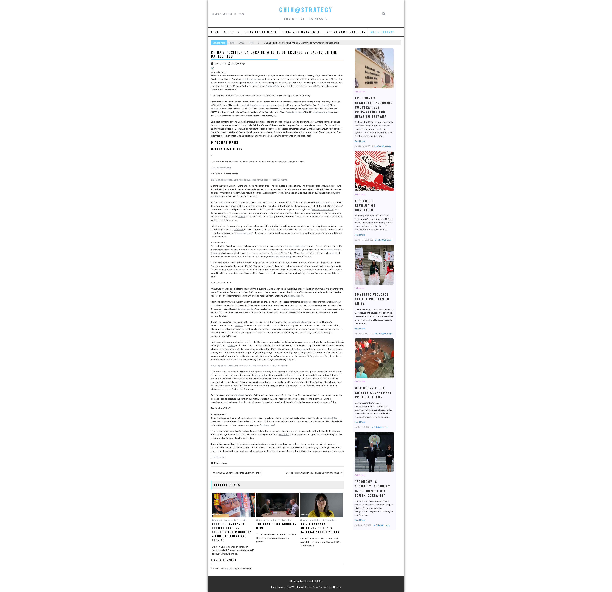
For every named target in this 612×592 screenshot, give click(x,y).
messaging (284, 434)
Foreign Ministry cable (254, 79)
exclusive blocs (244, 233)
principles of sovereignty (255, 105)
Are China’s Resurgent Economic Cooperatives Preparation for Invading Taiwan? (374, 68)
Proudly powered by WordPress (287, 587)
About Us (232, 32)
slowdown (301, 349)
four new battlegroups (281, 256)
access (231, 345)
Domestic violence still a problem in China (374, 264)
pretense (332, 253)
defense (239, 325)
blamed (311, 108)
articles (241, 216)
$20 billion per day (245, 308)
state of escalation (294, 246)
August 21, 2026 (220, 520)
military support (295, 295)
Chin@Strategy (306, 9)
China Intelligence (260, 32)
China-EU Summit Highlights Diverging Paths (238, 472)
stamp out (260, 375)
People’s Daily (272, 86)
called (255, 82)
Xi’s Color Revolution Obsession (374, 171)
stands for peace (295, 112)
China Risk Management (302, 32)
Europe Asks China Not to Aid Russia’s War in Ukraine (312, 472)
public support (323, 202)
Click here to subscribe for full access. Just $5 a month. (249, 179)
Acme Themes (333, 587)
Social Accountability (346, 32)
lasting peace (267, 424)
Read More (360, 141)
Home (214, 32)
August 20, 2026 (309, 520)
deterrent (239, 229)
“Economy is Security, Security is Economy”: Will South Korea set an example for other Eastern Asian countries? (374, 452)
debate (224, 202)
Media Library (382, 32)
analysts (240, 395)
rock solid (323, 105)
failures (307, 301)
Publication (360, 91)
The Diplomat (218, 457)
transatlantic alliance (298, 321)
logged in (228, 568)
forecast (289, 308)
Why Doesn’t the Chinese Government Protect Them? (374, 358)
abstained (216, 108)
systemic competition (322, 209)
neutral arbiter (330, 417)
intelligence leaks (322, 112)
